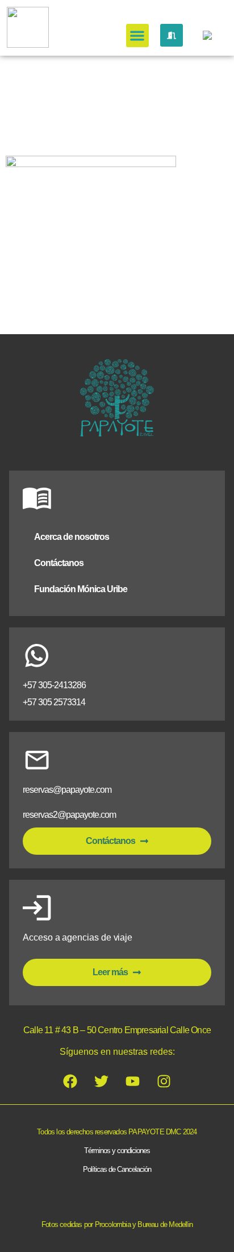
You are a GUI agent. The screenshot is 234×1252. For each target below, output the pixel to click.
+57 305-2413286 (54, 685)
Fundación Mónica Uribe (80, 589)
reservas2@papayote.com (69, 815)
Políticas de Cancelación (117, 1169)
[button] (137, 35)
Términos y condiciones (117, 1150)
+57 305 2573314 (54, 702)
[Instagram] (164, 1081)
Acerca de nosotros (71, 537)
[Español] (206, 37)
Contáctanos (58, 563)
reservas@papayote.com (67, 790)
